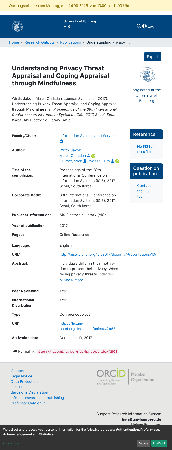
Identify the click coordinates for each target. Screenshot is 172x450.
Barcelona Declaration (29, 392)
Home (14, 42)
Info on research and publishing (37, 397)
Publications (70, 42)
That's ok (159, 443)
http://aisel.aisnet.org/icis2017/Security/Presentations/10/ (108, 254)
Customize (11, 443)
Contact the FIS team (144, 191)
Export (153, 56)
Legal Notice (21, 376)
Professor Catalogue (28, 403)
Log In (153, 26)
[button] (144, 26)
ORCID (16, 387)
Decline (143, 443)
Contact (17, 370)
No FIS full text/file (145, 149)
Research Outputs (40, 42)
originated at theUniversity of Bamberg (147, 95)
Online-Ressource (74, 234)
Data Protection (24, 381)
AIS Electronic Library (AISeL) (85, 215)
